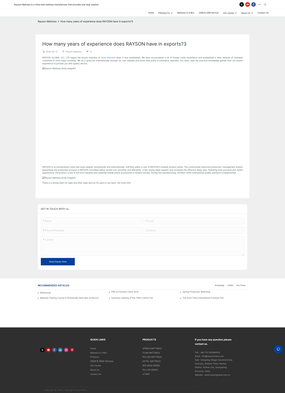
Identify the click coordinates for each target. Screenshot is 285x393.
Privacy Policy (80, 390)
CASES (230, 285)
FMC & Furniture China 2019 (124, 291)
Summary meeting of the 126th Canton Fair (132, 298)
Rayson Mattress (47, 21)
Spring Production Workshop (196, 291)
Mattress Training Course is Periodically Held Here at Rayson (69, 298)
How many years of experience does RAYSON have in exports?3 (96, 21)
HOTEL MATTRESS (151, 361)
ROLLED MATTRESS (152, 357)
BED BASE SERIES (151, 365)
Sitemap (68, 390)
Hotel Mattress (108, 57)
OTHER (145, 374)
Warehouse (45, 292)
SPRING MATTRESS (152, 348)
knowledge (219, 285)
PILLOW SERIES (150, 370)
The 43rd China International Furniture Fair (203, 298)
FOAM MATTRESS (151, 352)
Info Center (241, 285)
